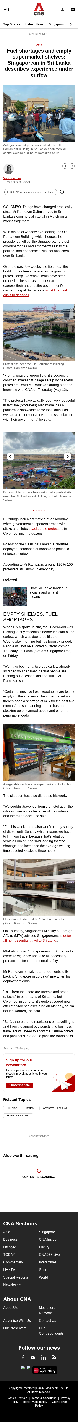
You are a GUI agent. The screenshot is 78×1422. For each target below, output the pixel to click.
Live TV (9, 1270)
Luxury (44, 1247)
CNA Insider (48, 1239)
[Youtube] (33, 1358)
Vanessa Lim (12, 178)
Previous (10, 456)
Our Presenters (14, 1328)
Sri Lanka (12, 1108)
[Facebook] (23, 1358)
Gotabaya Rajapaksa (55, 1108)
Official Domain (17, 1398)
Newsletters (12, 1285)
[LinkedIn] (43, 1358)
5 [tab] (45, 510)
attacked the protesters (46, 528)
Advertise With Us (17, 1320)
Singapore (56, 24)
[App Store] (28, 1369)
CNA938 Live (49, 1254)
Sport (43, 1270)
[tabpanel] (39, 467)
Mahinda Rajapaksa (18, 1115)
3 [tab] (39, 510)
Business (10, 1239)
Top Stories (11, 24)
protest (30, 1108)
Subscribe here (19, 1085)
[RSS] (54, 1358)
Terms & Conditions (44, 1398)
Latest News (34, 24)
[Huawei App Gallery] (44, 1370)
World (43, 1277)
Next (68, 456)
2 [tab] (37, 510)
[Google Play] (23, 1369)
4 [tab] (42, 510)
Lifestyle (9, 1247)
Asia (39, 44)
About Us (10, 1307)
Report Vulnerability (35, 1401)
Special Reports (15, 1277)
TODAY (9, 1254)
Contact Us (47, 1320)
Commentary (13, 1262)
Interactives (48, 1262)
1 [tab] (34, 510)
